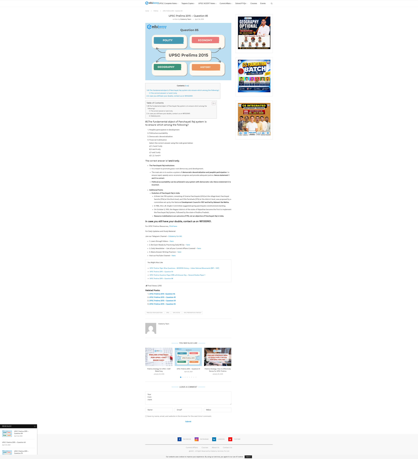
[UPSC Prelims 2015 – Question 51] (188, 357)
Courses (253, 3)
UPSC (167, 312)
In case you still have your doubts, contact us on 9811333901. (170, 96)
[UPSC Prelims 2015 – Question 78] (7, 453)
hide (186, 86)
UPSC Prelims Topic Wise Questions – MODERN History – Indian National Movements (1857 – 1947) (184, 268)
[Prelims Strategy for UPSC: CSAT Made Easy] (159, 357)
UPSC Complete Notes (168, 3)
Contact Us (227, 448)
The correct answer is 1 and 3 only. (163, 93)
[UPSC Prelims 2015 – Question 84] (7, 433)
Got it (248, 457)
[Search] (272, 3)
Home (147, 11)
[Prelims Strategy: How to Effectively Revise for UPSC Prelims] (217, 357)
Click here (173, 226)
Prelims (156, 11)
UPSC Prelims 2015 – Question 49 (162, 297)
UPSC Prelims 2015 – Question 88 (161, 278)
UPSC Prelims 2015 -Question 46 (162, 294)
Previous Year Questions (155, 312)
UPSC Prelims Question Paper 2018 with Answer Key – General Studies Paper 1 (177, 275)
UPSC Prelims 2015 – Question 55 (162, 304)
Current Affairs (225, 3)
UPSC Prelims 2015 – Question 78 (21, 452)
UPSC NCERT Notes (206, 3)
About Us (215, 448)
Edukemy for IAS (175, 236)
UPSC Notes (176, 312)
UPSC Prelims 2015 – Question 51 (188, 369)
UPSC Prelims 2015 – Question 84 (21, 432)
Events (263, 3)
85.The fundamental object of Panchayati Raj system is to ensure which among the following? (177, 107)
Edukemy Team (185, 19)
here (172, 241)
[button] (148, 363)
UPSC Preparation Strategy (192, 312)
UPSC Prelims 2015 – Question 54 (162, 301)
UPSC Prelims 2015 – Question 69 (14, 442)
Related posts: (156, 116)
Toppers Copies (187, 3)
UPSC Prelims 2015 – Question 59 (161, 272)
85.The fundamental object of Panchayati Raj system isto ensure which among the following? (183, 90)
